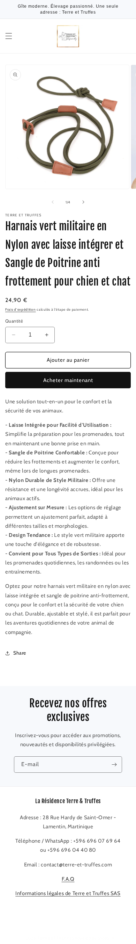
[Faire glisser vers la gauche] (52, 202)
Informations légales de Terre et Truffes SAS (67, 893)
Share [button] (19, 653)
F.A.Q (68, 879)
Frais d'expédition (20, 309)
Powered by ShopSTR (94, 938)
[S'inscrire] (114, 764)
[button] (8, 36)
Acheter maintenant (68, 380)
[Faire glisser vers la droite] (83, 202)
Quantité (14, 321)
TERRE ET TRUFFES (56, 938)
